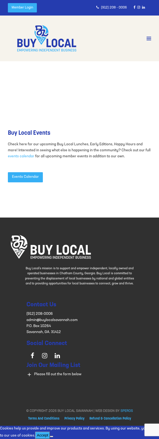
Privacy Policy (74, 418)
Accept (42, 435)
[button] (149, 38)
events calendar (21, 156)
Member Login (22, 7)
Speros (126, 411)
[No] (51, 436)
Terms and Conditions (43, 418)
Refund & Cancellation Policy (110, 418)
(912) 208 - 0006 (114, 7)
